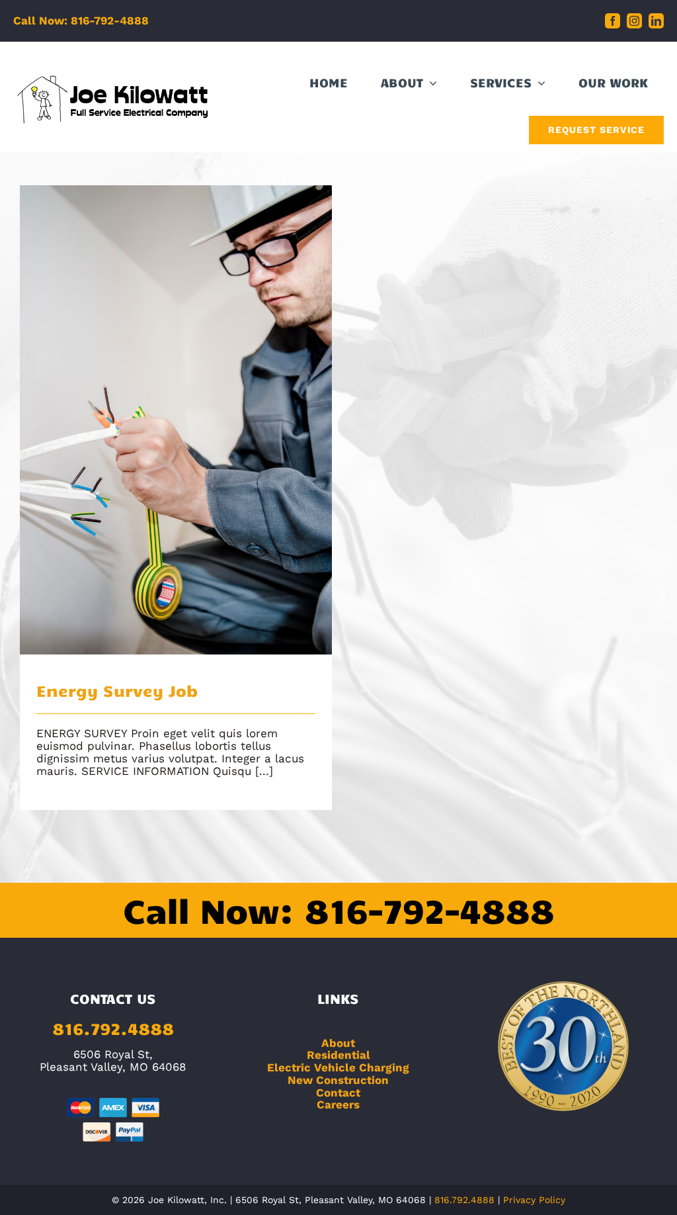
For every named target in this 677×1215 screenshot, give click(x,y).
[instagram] (634, 20)
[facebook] (612, 20)
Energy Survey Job (176, 406)
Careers (338, 1104)
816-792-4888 (429, 909)
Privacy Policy (534, 1199)
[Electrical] (176, 420)
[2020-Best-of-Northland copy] (564, 986)
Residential (338, 1054)
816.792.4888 (113, 1028)
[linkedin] (656, 20)
